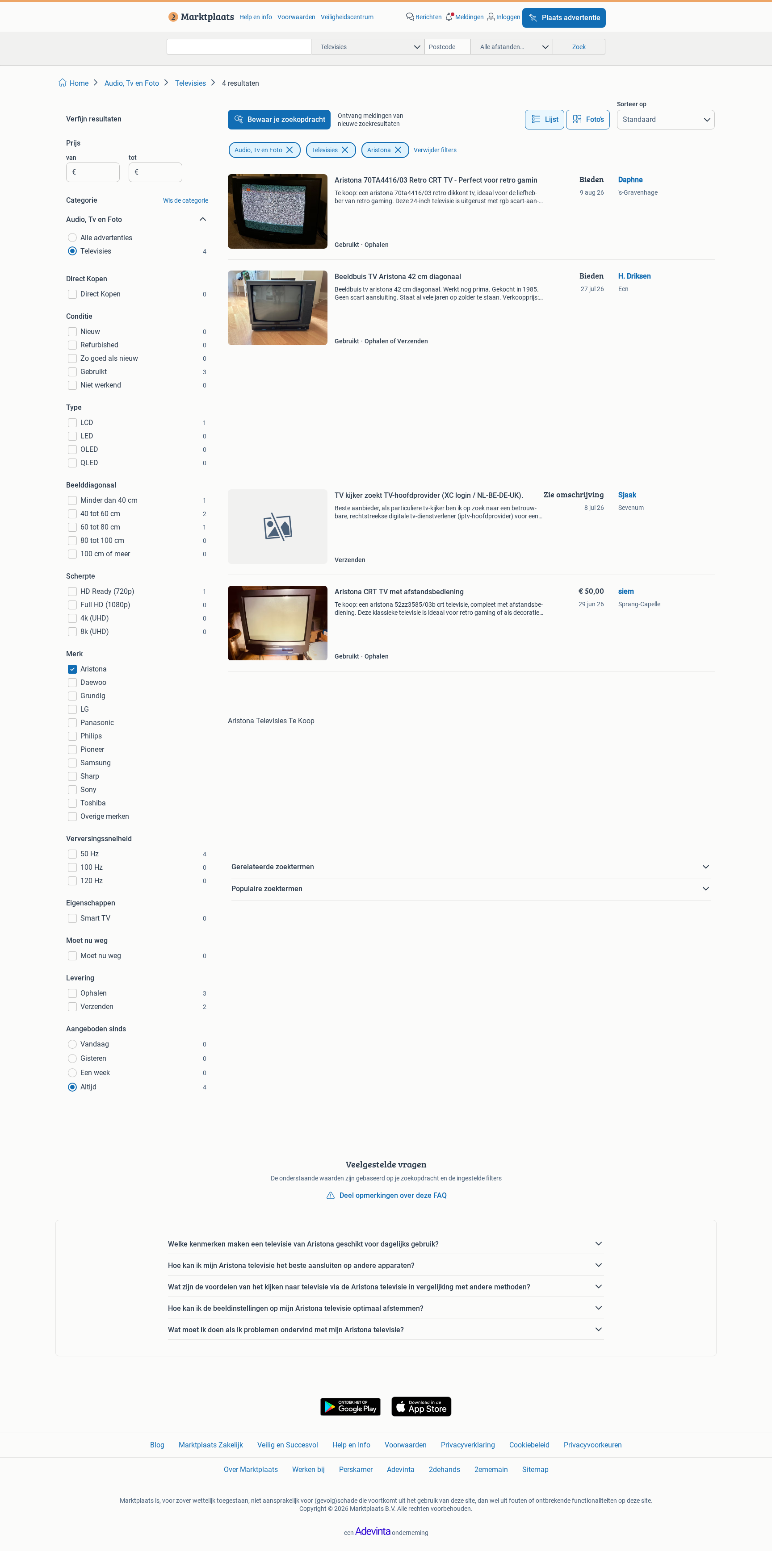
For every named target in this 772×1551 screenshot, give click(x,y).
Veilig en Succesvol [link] (287, 1445)
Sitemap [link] (535, 1469)
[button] (464, 17)
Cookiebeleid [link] (529, 1445)
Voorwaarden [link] (296, 17)
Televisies (325, 150)
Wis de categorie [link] (185, 200)
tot (133, 157)
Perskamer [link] (356, 1469)
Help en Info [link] (351, 1445)
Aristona (379, 150)
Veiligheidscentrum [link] (347, 17)
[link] (199, 17)
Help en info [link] (255, 17)
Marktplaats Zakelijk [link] (211, 1445)
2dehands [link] (444, 1469)
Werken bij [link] (308, 1469)
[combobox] (239, 46)
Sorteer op (631, 104)
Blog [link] (157, 1445)
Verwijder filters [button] (435, 150)
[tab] (544, 119)
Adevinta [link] (401, 1469)
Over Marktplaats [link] (251, 1469)
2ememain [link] (491, 1469)
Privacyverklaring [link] (468, 1445)
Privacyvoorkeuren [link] (593, 1445)
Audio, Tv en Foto (258, 150)
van (71, 157)
